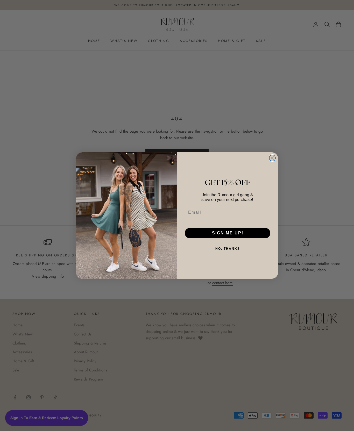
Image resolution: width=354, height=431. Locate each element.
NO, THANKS (227, 248)
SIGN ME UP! (227, 233)
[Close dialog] (272, 158)
